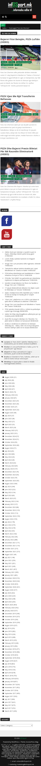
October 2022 (9, 513)
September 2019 (10, 622)
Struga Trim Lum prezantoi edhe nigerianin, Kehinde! (22, 264)
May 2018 (8, 670)
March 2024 (9, 463)
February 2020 (10, 608)
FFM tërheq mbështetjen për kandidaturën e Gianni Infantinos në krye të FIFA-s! (22, 274)
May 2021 (8, 563)
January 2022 (9, 540)
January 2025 (9, 433)
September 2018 (10, 658)
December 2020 (10, 578)
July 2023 (8, 487)
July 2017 (8, 699)
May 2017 (8, 705)
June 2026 (8, 383)
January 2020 (9, 611)
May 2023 (8, 492)
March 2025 (9, 427)
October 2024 (9, 442)
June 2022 (8, 525)
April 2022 (8, 531)
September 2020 (10, 587)
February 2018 (10, 679)
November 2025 (10, 404)
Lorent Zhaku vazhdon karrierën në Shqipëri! (20, 259)
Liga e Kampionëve (7, 65)
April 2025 (8, 424)
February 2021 (10, 572)
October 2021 (9, 549)
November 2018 (10, 652)
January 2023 (9, 504)
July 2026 (8, 380)
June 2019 (8, 631)
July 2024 (8, 451)
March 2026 (9, 392)
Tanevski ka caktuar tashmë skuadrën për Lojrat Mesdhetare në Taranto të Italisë (21, 269)
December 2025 (10, 401)
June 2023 (8, 489)
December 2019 (10, 614)
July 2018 (8, 664)
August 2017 (9, 696)
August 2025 (9, 413)
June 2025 (8, 419)
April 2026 (8, 389)
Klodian (7, 347)
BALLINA (4, 62)
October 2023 (9, 478)
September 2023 (10, 481)
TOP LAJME (18, 65)
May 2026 (8, 386)
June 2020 (8, 596)
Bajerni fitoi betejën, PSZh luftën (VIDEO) (20, 41)
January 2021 (9, 575)
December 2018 (10, 649)
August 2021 (9, 554)
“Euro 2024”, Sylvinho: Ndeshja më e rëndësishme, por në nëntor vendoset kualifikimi (20, 343)
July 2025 (8, 416)
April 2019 (8, 637)
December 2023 (10, 472)
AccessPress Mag (32, 742)
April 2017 (8, 708)
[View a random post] (3, 17)
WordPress (15, 742)
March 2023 (9, 498)
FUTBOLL (12, 62)
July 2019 (8, 628)
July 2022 (8, 522)
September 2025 (10, 410)
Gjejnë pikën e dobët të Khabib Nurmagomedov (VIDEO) (19, 363)
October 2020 (9, 584)
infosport (4, 67)
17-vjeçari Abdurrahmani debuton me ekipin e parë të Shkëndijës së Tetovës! (22, 289)
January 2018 (9, 682)
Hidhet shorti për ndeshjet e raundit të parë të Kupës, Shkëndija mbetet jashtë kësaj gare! (20, 253)
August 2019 (9, 625)
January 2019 (9, 646)
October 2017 (9, 690)
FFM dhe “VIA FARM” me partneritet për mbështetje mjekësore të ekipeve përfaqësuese (22, 279)
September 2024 (10, 445)
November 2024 (10, 439)
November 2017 (10, 687)
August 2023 (9, 484)
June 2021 (8, 560)
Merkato (4, 117)
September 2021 (10, 552)
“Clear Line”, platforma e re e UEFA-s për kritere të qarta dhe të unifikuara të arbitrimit (22, 300)
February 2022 (10, 537)
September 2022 (10, 516)
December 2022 (10, 507)
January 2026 (9, 398)
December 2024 (10, 436)
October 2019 (9, 619)
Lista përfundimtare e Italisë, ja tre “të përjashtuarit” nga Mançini (21, 348)
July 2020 (8, 593)
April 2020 (8, 602)
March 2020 (9, 605)
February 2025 (10, 430)
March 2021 (9, 569)
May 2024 (8, 457)
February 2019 (10, 643)
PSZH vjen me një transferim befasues (17, 98)
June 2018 (8, 667)
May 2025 (8, 422)
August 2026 (9, 377)
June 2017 (8, 702)
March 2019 (9, 640)
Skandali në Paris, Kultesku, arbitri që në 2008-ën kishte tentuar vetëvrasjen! (21, 358)
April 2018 (8, 673)
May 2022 (8, 528)
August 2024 (9, 448)
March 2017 (9, 711)
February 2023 (10, 501)
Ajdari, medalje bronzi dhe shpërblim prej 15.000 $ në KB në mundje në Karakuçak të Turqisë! (22, 294)
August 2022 (9, 519)
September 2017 (10, 693)
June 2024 (8, 454)
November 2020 (10, 581)
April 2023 (8, 495)
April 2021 (8, 566)
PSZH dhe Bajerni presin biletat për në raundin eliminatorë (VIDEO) (18, 151)
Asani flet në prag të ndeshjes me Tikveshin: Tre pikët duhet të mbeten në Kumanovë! (21, 320)
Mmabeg (7, 362)
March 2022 (9, 534)
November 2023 (10, 475)
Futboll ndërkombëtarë (24, 62)
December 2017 (10, 684)
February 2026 (10, 395)
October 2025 (9, 407)
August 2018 (9, 661)
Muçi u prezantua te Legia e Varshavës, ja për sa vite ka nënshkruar (18, 353)
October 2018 (9, 655)
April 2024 (8, 460)
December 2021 (10, 543)
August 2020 (9, 590)
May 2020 (8, 599)
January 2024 (9, 469)
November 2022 (10, 510)
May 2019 (8, 634)
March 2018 (9, 676)
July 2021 (8, 557)
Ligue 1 (35, 114)
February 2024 (10, 466)
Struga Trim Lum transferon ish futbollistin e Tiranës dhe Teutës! (22, 305)
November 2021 (10, 546)
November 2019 (10, 617)
